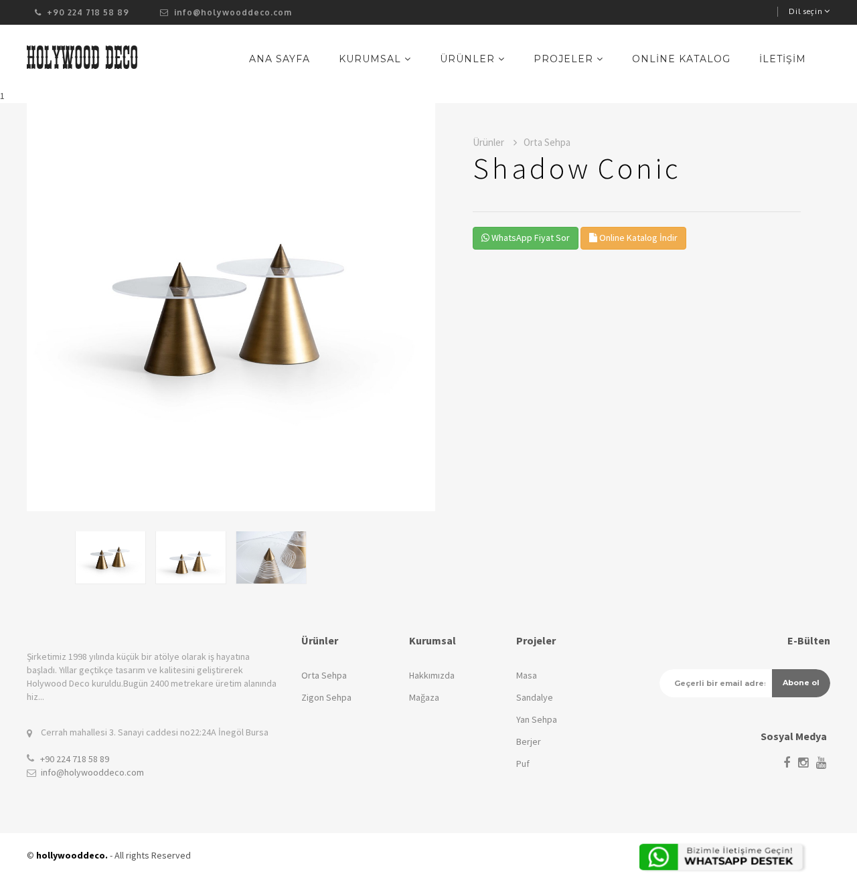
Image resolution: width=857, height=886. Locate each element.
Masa (526, 675)
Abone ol (801, 682)
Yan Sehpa (536, 719)
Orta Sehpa (324, 675)
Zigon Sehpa (326, 697)
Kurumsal (371, 59)
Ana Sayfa (279, 59)
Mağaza (424, 697)
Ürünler (469, 59)
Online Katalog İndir (637, 238)
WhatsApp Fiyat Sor (529, 238)
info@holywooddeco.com (231, 12)
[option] (231, 307)
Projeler (565, 59)
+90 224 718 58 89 (74, 759)
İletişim (782, 59)
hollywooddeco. (72, 855)
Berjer (528, 741)
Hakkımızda (432, 675)
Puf (523, 764)
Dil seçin (806, 11)
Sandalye (534, 697)
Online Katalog (681, 59)
